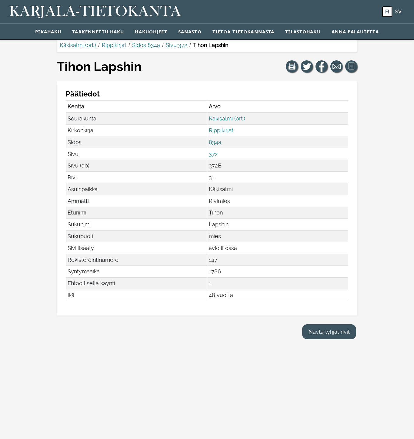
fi (387, 12)
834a (215, 142)
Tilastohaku (302, 32)
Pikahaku (48, 32)
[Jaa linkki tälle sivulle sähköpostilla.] (336, 66)
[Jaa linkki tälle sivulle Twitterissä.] (307, 66)
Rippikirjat (114, 45)
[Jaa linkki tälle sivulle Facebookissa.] (322, 66)
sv (398, 12)
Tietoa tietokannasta (243, 32)
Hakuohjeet (151, 32)
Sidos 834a (146, 45)
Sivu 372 (176, 45)
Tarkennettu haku (98, 32)
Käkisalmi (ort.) (78, 45)
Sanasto (190, 32)
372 (213, 154)
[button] (292, 66)
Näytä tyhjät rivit (329, 332)
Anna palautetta (355, 32)
